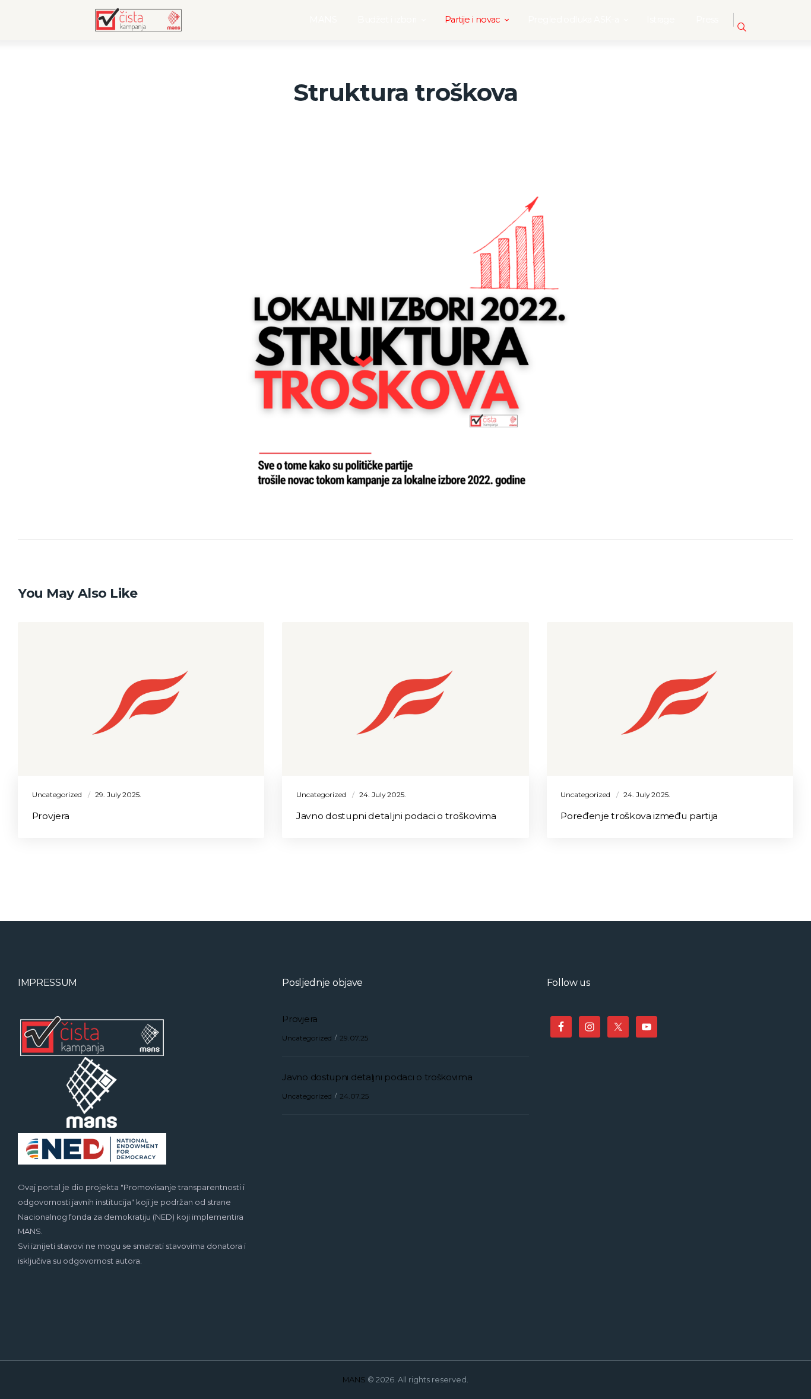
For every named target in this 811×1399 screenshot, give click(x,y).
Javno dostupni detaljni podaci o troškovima (396, 815)
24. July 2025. (382, 794)
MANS (354, 1379)
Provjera (50, 815)
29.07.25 (354, 1037)
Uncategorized (57, 794)
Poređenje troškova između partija (639, 815)
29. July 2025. (118, 794)
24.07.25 (354, 1096)
